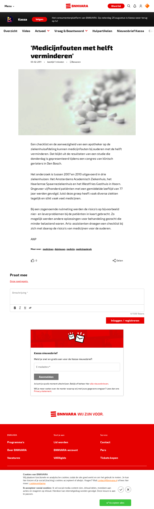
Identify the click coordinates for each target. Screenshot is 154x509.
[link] (48, 248)
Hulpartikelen (102, 31)
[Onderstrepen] (25, 308)
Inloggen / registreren (125, 320)
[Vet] (14, 308)
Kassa (22, 19)
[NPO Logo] (147, 6)
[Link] (30, 308)
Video (26, 31)
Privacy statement (42, 391)
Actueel (40, 31)
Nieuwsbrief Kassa (130, 31)
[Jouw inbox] (135, 6)
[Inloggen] (141, 6)
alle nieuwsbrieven (99, 383)
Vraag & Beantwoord (69, 31)
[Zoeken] (129, 6)
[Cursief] (20, 308)
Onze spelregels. (19, 281)
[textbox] (77, 296)
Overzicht (10, 31)
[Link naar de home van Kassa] (9, 19)
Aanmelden (46, 376)
